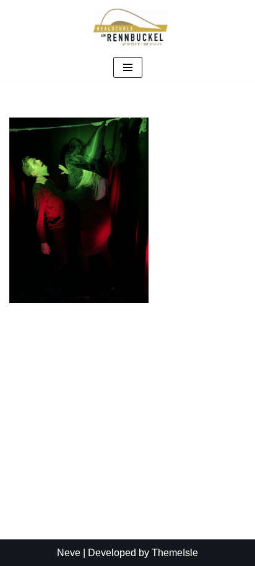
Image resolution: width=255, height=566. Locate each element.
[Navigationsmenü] (127, 67)
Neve (68, 552)
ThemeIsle (175, 552)
